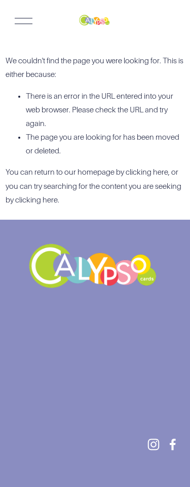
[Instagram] (153, 444)
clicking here (147, 172)
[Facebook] (173, 444)
